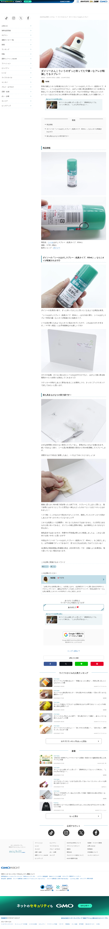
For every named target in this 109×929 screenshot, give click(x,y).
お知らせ (5, 26)
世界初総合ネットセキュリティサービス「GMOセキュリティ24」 (18, 876)
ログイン (5, 35)
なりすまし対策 (74, 878)
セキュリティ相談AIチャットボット (71, 876)
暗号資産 (81, 924)
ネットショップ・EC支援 (21, 924)
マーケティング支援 (52, 924)
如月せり (104, 787)
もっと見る (73, 816)
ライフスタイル (7, 77)
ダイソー (56, 248)
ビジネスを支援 (33, 924)
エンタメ (5, 82)
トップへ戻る (72, 651)
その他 (97, 924)
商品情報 (50, 124)
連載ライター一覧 (8, 40)
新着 (3, 44)
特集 (3, 54)
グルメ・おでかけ (8, 87)
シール (50, 242)
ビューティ (5, 68)
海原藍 (47, 81)
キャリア (5, 101)
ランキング (5, 49)
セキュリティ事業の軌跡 (86, 878)
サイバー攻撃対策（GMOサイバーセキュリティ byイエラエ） (29, 878)
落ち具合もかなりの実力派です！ (58, 136)
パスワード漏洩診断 (42, 876)
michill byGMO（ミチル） (47, 17)
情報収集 (67, 924)
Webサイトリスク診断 (55, 876)
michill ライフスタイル (100, 686)
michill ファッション (100, 810)
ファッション (6, 63)
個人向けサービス (90, 924)
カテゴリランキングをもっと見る (74, 741)
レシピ (4, 73)
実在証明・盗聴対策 (6, 878)
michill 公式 (101, 763)
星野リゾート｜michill (9, 59)
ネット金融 (74, 924)
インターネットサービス (7, 924)
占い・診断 (5, 96)
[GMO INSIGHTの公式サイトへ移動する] (10, 867)
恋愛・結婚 (5, 91)
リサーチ (61, 924)
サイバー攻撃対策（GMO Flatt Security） (58, 878)
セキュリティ (42, 924)
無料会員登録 (6, 30)
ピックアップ (6, 106)
